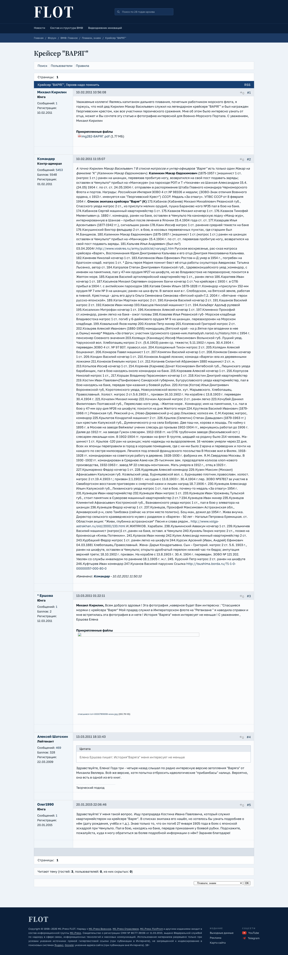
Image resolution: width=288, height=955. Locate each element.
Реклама (215, 937)
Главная (38, 37)
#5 (249, 805)
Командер (102, 576)
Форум (52, 37)
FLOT (54, 12)
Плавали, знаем (91, 37)
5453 (59, 170)
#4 (249, 737)
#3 (249, 596)
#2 (249, 159)
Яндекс (58, 945)
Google (69, 945)
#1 (249, 93)
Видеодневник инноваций (105, 27)
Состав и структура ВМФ (66, 27)
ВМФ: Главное (69, 37)
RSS (247, 85)
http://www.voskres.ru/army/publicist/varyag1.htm (135, 248)
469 (58, 747)
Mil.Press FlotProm (151, 928)
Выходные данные (222, 932)
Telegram (254, 938)
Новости (39, 27)
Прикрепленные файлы (94, 132)
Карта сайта (218, 942)
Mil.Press (75, 932)
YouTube (253, 932)
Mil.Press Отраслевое (126, 928)
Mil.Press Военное (100, 928)
